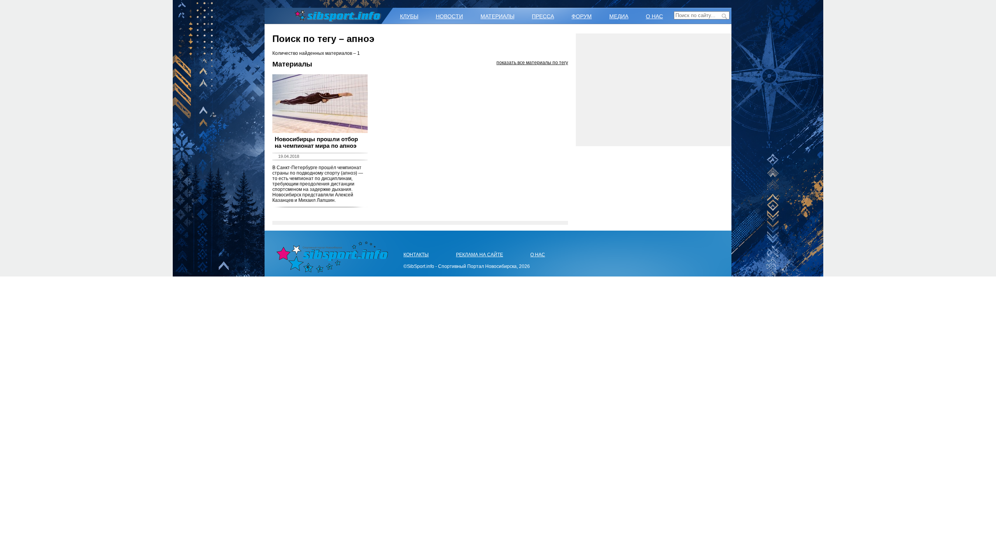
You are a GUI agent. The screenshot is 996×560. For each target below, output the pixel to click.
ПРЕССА (543, 16)
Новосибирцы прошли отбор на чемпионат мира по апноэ (316, 142)
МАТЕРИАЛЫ (497, 16)
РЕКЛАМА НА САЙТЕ (479, 254)
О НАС (654, 16)
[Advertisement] (653, 89)
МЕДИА (618, 16)
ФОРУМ (582, 16)
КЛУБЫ (409, 16)
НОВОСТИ (449, 16)
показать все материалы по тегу (532, 62)
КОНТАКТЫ (416, 254)
